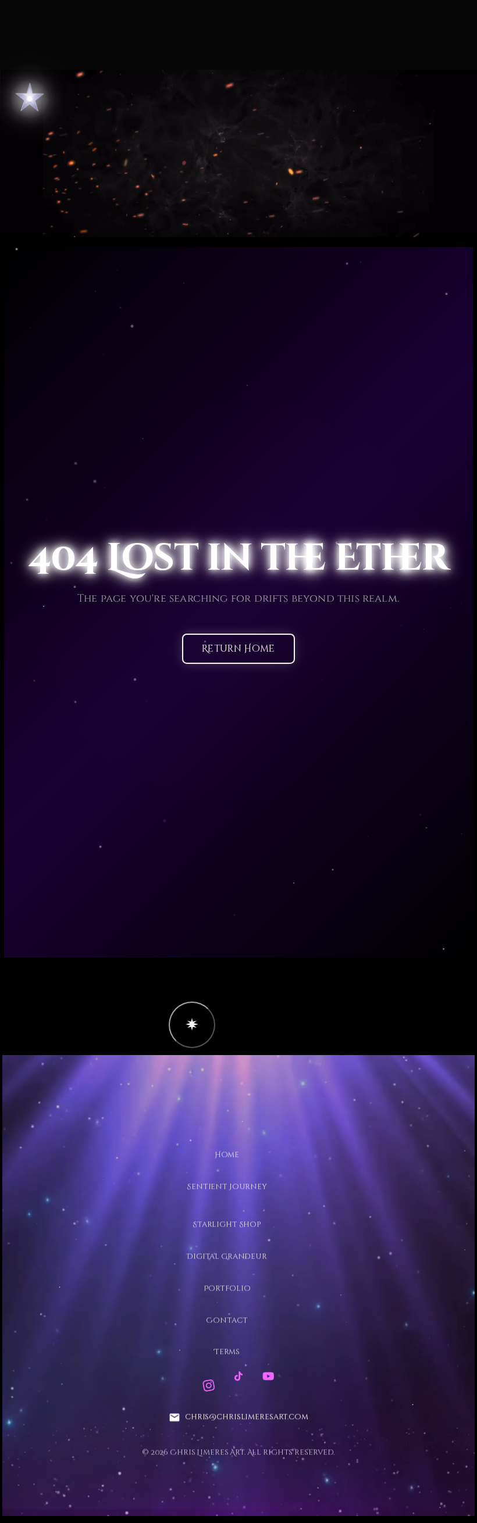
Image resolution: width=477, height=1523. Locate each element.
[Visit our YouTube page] (268, 1376)
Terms (227, 1352)
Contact (226, 1320)
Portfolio (227, 1288)
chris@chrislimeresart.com (246, 1417)
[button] (192, 1025)
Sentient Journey (227, 1186)
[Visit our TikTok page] (238, 1376)
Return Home (238, 649)
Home (227, 1154)
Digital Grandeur (227, 1256)
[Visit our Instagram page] (208, 1385)
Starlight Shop (227, 1224)
